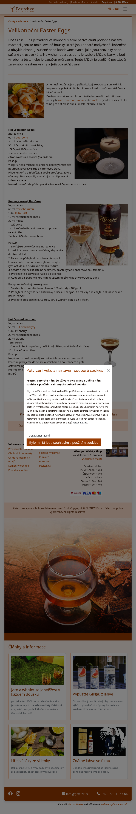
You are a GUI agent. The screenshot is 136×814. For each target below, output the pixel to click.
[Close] (108, 370)
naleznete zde (80, 422)
